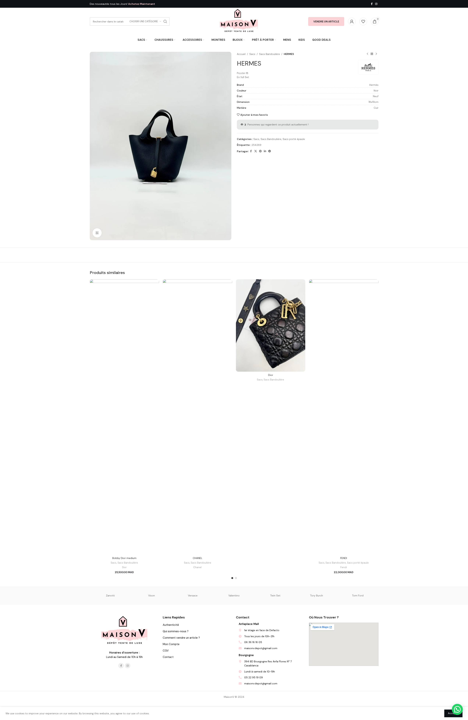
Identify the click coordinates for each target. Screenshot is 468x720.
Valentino (234, 595)
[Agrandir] (97, 232)
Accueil (241, 54)
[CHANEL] (197, 417)
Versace (192, 595)
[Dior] (270, 325)
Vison (151, 595)
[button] (457, 709)
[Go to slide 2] (236, 578)
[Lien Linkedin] (265, 151)
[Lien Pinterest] (260, 151)
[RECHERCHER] (165, 21)
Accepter (453, 713)
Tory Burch (316, 595)
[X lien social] (255, 151)
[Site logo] (239, 21)
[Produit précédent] (367, 54)
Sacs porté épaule (294, 139)
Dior (124, 567)
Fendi (343, 567)
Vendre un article (326, 21)
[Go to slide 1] (232, 578)
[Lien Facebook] (372, 3)
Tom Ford (358, 595)
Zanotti (110, 595)
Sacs (252, 54)
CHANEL (197, 558)
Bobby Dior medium (124, 558)
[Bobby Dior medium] (124, 417)
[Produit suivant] (376, 54)
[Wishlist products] (363, 21)
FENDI (343, 558)
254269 (256, 145)
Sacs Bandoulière (269, 54)
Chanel (197, 567)
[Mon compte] (351, 21)
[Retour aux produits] (372, 54)
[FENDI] (343, 417)
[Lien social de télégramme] (269, 151)
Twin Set (275, 595)
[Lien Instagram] (376, 3)
